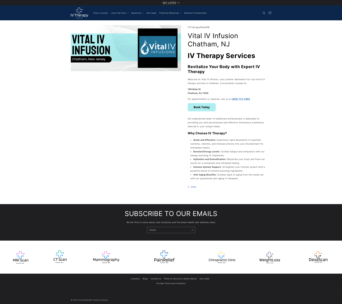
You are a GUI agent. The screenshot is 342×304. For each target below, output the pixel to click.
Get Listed (204, 279)
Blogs (145, 279)
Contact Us (156, 279)
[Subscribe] (192, 230)
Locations (135, 279)
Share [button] (193, 187)
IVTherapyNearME (85, 300)
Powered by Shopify (100, 300)
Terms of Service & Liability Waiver (180, 279)
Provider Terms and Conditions (171, 283)
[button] (120, 13)
